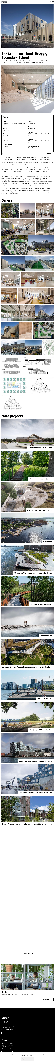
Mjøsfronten (47, 542)
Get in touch (5, 1033)
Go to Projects (26, 953)
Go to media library (7, 153)
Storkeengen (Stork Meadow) (41, 604)
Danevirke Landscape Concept (41, 479)
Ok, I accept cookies (27, 1059)
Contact (5, 992)
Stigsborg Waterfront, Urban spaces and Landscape (33, 573)
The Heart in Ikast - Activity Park (40, 447)
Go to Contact (45, 999)
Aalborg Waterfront (45, 698)
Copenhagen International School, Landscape (35, 793)
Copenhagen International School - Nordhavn (35, 761)
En (48, 1)
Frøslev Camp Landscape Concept (39, 510)
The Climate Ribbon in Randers (41, 730)
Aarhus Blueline (46, 636)
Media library (6, 1052)
